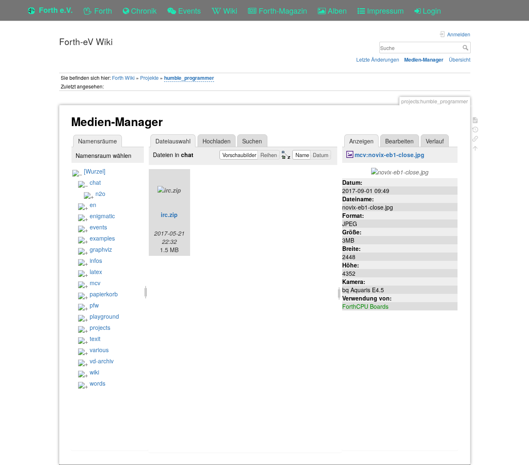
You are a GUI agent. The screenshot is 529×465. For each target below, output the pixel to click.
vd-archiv (102, 361)
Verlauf (435, 141)
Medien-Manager (423, 59)
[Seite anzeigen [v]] (475, 119)
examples (102, 238)
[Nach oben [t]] (475, 147)
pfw (94, 305)
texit (95, 338)
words (97, 383)
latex (96, 271)
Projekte (149, 77)
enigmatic (102, 216)
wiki (94, 372)
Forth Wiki (123, 77)
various (99, 350)
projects (100, 327)
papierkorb (104, 294)
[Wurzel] (94, 171)
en (93, 204)
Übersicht (459, 59)
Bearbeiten (399, 141)
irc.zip (169, 214)
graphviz (101, 249)
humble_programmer (189, 77)
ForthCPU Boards (365, 306)
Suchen (252, 141)
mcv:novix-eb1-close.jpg (389, 154)
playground (104, 316)
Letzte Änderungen (377, 59)
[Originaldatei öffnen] (400, 171)
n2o (100, 193)
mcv (95, 283)
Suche (466, 47)
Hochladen (217, 141)
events (98, 227)
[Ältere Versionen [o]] (475, 129)
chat (95, 182)
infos (96, 260)
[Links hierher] (475, 138)
